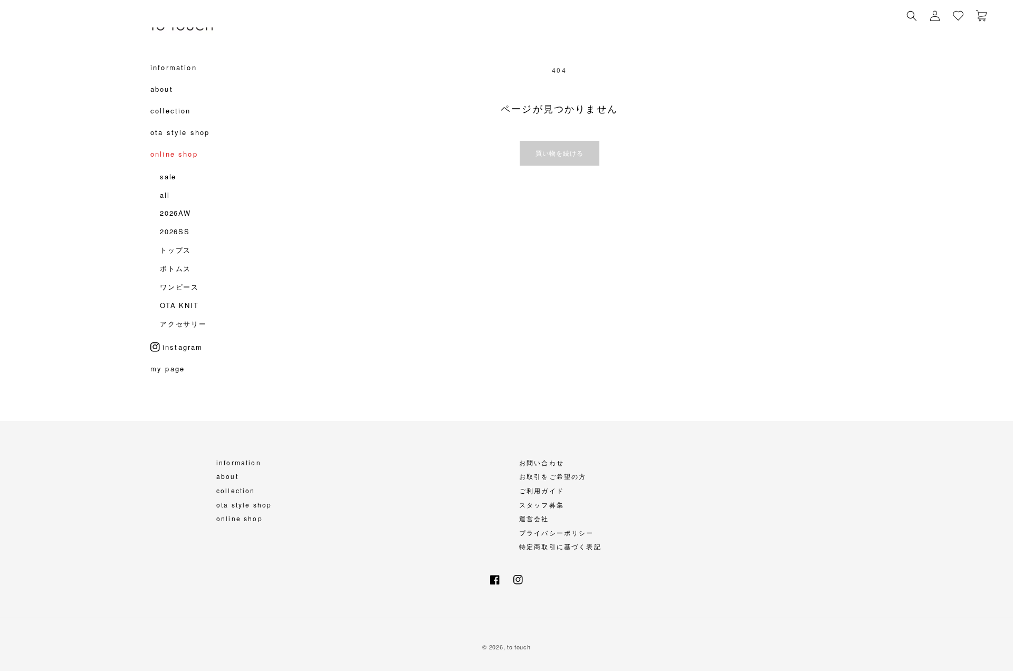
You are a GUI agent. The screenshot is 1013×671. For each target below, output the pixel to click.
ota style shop (244, 504)
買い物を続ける (560, 152)
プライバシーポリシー (556, 532)
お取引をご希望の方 (552, 476)
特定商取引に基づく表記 (560, 546)
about (227, 476)
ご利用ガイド (541, 490)
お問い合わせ (541, 462)
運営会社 (534, 518)
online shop (239, 518)
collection (235, 490)
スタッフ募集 (541, 504)
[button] (911, 15)
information (238, 462)
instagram (183, 347)
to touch (519, 647)
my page (167, 371)
